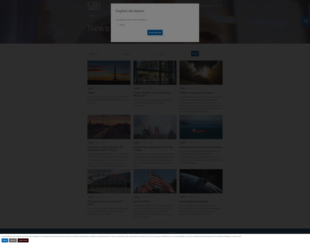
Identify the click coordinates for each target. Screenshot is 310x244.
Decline (12, 240)
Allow (5, 240)
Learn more (23, 240)
